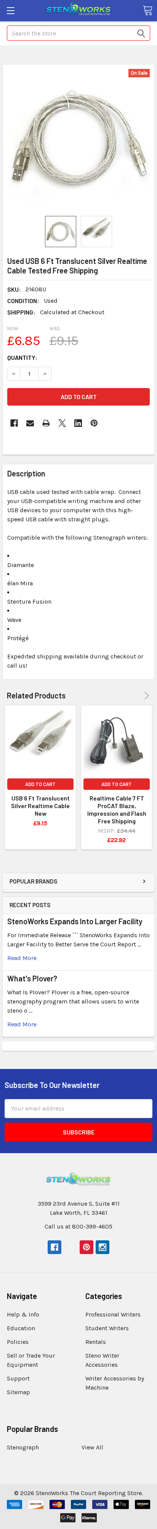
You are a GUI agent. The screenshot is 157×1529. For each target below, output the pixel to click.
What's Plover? (32, 978)
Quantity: (22, 357)
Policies (18, 1341)
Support (18, 1378)
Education (21, 1328)
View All (92, 1447)
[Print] (46, 423)
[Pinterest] (94, 423)
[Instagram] (102, 1247)
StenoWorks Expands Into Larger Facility (75, 921)
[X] (62, 423)
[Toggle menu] (10, 10)
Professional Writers (113, 1314)
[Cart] (147, 10)
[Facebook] (14, 423)
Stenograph (23, 1447)
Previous (136, 695)
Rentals (95, 1341)
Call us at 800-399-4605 (78, 1226)
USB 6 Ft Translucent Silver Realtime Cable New (40, 805)
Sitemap (18, 1392)
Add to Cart (40, 784)
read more (22, 958)
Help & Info (23, 1314)
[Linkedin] (78, 423)
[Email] (30, 423)
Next (145, 695)
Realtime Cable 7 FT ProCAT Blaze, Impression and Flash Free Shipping (116, 809)
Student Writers (107, 1328)
